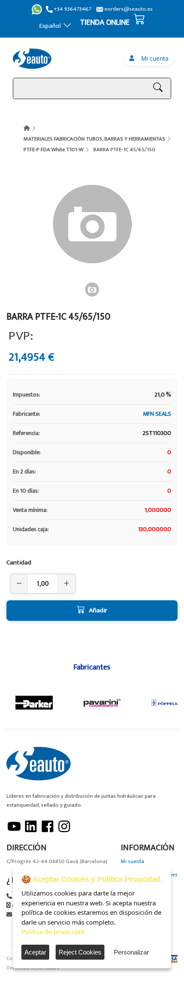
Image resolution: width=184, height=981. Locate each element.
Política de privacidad (52, 931)
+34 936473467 (72, 9)
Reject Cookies (80, 952)
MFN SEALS (157, 414)
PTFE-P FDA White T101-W (53, 149)
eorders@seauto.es (128, 9)
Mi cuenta (153, 58)
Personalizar (131, 952)
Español (50, 26)
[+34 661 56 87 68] (37, 9)
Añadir (98, 610)
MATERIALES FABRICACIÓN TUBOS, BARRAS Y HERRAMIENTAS (94, 139)
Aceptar (35, 952)
